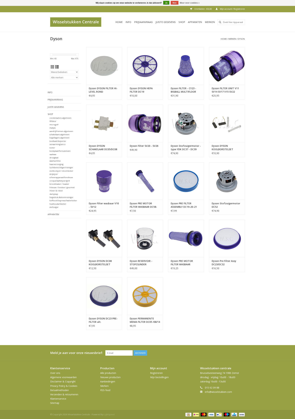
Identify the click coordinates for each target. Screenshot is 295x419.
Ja (166, 3)
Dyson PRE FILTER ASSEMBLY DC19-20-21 (184, 205)
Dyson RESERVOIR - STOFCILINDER (141, 262)
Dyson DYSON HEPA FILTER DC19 (141, 90)
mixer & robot (56, 190)
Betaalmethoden (59, 390)
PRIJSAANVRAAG (143, 22)
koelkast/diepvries (58, 141)
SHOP (182, 22)
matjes (52, 128)
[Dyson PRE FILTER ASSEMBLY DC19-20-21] (186, 181)
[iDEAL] (195, 414)
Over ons (55, 373)
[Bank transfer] (241, 414)
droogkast (54, 157)
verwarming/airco (58, 144)
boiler (52, 147)
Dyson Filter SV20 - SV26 (144, 145)
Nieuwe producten (110, 377)
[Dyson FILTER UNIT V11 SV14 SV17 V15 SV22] (227, 66)
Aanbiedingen (107, 381)
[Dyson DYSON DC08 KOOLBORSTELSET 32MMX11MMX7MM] (104, 238)
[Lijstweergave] (57, 67)
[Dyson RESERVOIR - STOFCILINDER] (145, 238)
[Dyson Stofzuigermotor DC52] (227, 181)
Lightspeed (109, 414)
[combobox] (231, 22)
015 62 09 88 (212, 387)
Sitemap (54, 403)
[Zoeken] (220, 22)
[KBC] (234, 414)
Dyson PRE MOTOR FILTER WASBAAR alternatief (182, 262)
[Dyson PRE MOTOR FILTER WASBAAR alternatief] (186, 238)
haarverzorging (56, 164)
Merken (210, 22)
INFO (128, 22)
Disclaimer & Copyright (63, 381)
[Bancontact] (218, 414)
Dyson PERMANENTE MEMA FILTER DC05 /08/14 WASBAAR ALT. (145, 320)
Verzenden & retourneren (64, 394)
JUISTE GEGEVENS (166, 22)
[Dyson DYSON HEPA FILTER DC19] (145, 66)
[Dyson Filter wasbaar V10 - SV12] (104, 181)
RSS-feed (105, 390)
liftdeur (53, 121)
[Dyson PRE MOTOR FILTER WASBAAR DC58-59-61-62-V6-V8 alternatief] (145, 181)
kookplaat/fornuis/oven (60, 151)
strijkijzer (54, 174)
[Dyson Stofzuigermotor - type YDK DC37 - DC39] (186, 123)
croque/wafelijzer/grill (60, 180)
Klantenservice (58, 398)
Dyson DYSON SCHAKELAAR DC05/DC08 (103, 147)
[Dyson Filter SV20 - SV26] (145, 123)
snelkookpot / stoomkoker (61, 171)
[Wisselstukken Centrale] (77, 22)
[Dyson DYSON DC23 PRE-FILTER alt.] (104, 296)
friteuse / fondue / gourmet (62, 187)
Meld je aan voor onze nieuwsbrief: (76, 353)
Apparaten (195, 22)
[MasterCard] (203, 414)
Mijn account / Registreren (232, 8)
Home (119, 22)
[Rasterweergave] (52, 67)
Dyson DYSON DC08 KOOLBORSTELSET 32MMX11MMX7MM (100, 262)
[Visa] (211, 414)
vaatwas (53, 154)
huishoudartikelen (58, 204)
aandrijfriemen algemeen (61, 131)
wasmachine (55, 161)
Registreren (156, 373)
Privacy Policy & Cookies (63, 386)
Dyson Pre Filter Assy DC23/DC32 (224, 262)
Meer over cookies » (190, 3)
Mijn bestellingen (159, 377)
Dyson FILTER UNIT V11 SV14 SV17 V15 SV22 (225, 90)
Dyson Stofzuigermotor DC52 (226, 205)
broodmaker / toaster (59, 184)
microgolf (54, 124)
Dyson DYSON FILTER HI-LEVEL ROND (103, 90)
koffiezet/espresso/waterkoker (63, 200)
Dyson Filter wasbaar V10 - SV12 (104, 205)
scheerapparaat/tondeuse (61, 177)
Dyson (241, 38)
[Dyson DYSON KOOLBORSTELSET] (227, 123)
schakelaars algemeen (59, 134)
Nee (175, 3)
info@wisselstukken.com (218, 391)
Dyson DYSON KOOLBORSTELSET (222, 147)
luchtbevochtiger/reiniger (61, 167)
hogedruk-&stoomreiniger (61, 197)
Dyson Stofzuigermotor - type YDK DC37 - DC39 (186, 147)
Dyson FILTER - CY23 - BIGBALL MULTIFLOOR (183, 90)
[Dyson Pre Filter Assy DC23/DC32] (227, 238)
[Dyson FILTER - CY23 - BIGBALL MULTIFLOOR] (186, 66)
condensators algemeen (60, 118)
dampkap (54, 194)
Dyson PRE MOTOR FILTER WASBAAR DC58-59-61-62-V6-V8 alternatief (143, 205)
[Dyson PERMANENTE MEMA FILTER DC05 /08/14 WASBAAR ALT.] (145, 296)
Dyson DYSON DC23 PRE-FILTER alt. (103, 320)
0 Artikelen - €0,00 (203, 8)
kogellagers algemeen (59, 137)
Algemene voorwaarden (63, 377)
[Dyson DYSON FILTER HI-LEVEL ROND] (104, 66)
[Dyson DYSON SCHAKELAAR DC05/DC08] (104, 123)
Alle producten (108, 373)
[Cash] (188, 414)
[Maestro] (226, 414)
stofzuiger (54, 207)
